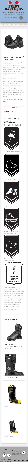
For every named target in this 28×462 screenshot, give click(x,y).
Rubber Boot (9, 407)
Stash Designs (3, 461)
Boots (18, 99)
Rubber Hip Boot (10, 436)
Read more (14, 340)
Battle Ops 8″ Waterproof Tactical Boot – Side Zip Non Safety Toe (13, 346)
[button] (21, 17)
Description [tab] (14, 107)
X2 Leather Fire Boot (11, 377)
